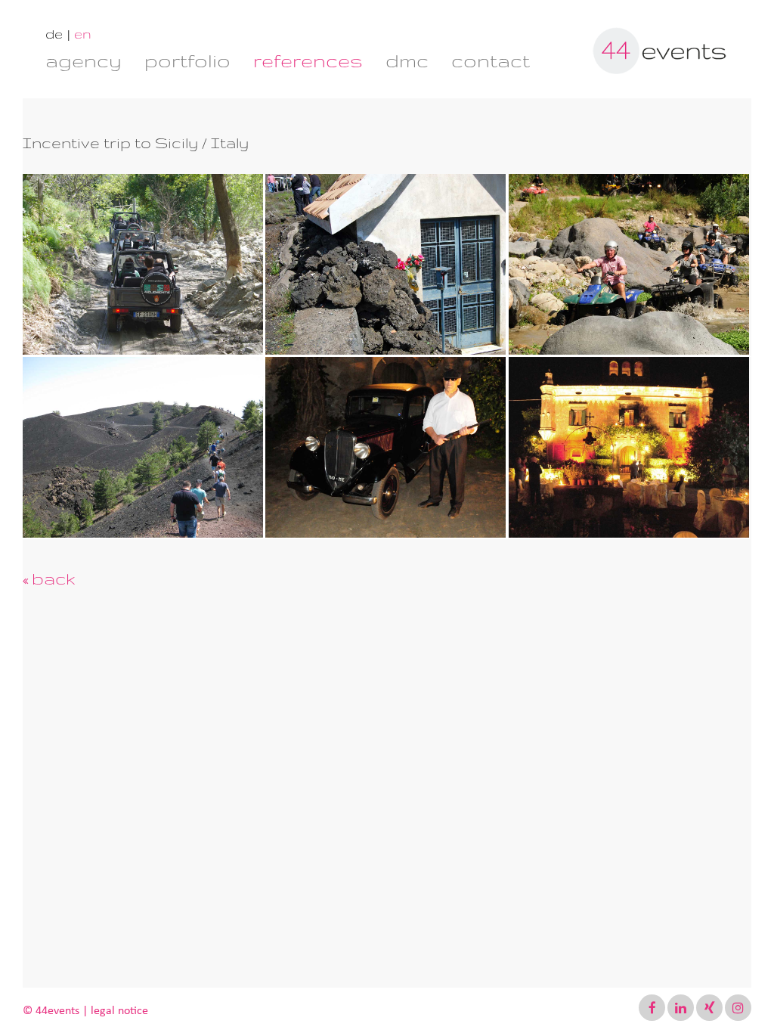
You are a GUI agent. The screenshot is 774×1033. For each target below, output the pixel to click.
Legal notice (119, 1010)
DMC (407, 60)
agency (83, 60)
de (54, 33)
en (82, 33)
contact (490, 60)
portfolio (187, 60)
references (308, 60)
